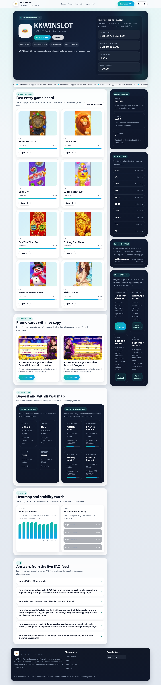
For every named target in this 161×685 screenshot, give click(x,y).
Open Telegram (120, 326)
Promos (70, 4)
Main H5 (58, 37)
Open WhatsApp (137, 326)
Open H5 (141, 4)
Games (63, 4)
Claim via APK (26, 377)
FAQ (94, 4)
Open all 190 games (94, 104)
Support (87, 4)
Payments (79, 4)
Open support (137, 377)
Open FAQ (69, 668)
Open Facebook (120, 377)
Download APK (126, 4)
